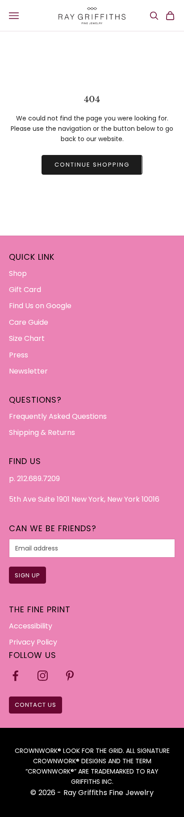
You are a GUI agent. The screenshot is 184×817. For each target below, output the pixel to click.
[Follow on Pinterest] (69, 675)
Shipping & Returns (42, 432)
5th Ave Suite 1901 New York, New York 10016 (84, 499)
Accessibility (30, 626)
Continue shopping (91, 164)
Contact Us (35, 705)
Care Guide (28, 322)
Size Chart (27, 338)
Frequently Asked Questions (58, 416)
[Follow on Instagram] (42, 675)
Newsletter (28, 371)
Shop (18, 273)
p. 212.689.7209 (34, 478)
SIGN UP (27, 575)
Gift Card (25, 289)
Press (18, 355)
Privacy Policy (33, 642)
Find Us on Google (40, 306)
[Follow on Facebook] (15, 675)
